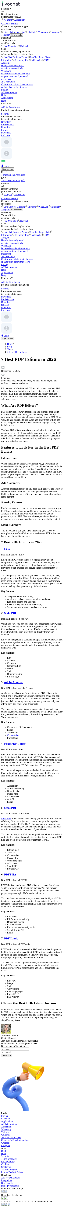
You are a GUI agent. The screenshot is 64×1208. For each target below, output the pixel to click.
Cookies (5, 1164)
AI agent (8, 19)
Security (5, 1156)
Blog (3, 100)
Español (11, 175)
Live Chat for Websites (14, 32)
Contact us (6, 1167)
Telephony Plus (22, 60)
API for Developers (10, 1177)
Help (3, 95)
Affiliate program (9, 92)
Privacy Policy (8, 1161)
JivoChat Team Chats (40, 57)
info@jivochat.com (10, 1185)
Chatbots (32, 32)
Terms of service (9, 1159)
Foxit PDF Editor (14, 743)
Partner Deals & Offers (12, 1172)
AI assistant (19, 19)
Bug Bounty (7, 1183)
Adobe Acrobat (13, 682)
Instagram (55, 32)
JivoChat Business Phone (15, 57)
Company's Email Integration (15, 1140)
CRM (46, 60)
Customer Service (9, 23)
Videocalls (36, 60)
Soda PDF (10, 613)
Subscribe (6, 1055)
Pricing (4, 89)
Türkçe (4, 175)
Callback (24, 46)
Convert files (13, 735)
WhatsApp (43, 32)
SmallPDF (10, 807)
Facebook (5, 1118)
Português (20, 175)
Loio (7, 548)
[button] (32, 8)
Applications (7, 97)
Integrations (6, 1180)
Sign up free (7, 169)
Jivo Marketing (11, 46)
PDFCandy (11, 938)
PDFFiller (10, 874)
